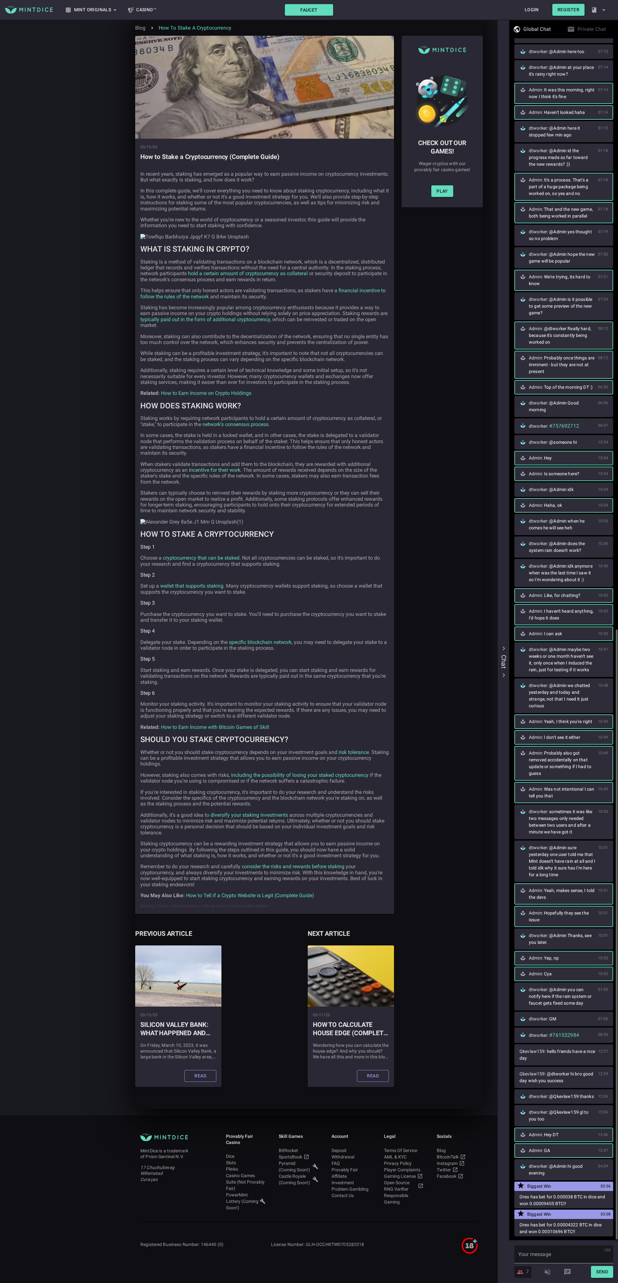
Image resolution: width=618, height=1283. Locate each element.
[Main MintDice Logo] (29, 10)
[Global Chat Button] (553, 29)
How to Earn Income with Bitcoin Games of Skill (215, 727)
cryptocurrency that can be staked (201, 558)
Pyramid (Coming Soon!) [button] (294, 1166)
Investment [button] (343, 1182)
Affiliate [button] (339, 1176)
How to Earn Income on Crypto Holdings (206, 393)
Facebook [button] (446, 1176)
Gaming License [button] (400, 1176)
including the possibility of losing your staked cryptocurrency (300, 775)
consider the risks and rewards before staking (293, 866)
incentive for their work (214, 470)
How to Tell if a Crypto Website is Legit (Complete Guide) (250, 895)
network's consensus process (235, 424)
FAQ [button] (336, 1163)
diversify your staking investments (249, 815)
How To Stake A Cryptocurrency (195, 28)
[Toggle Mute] (547, 1272)
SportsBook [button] (290, 1156)
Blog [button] (441, 1150)
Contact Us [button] (343, 1195)
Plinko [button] (232, 1169)
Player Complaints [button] (402, 1169)
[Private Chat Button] (608, 29)
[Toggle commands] (567, 1272)
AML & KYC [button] (395, 1156)
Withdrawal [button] (343, 1156)
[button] (309, 10)
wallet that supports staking (191, 586)
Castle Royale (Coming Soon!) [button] (294, 1179)
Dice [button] (230, 1156)
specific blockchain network (260, 642)
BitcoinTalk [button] (448, 1156)
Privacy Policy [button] (398, 1163)
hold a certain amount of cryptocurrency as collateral (248, 273)
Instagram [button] (447, 1163)
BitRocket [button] (288, 1150)
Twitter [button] (444, 1169)
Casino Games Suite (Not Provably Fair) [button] (245, 1182)
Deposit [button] (339, 1150)
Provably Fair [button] (345, 1169)
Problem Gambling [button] (350, 1189)
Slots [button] (231, 1162)
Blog (140, 28)
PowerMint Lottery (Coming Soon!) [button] (242, 1201)
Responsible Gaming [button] (396, 1198)
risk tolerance (354, 752)
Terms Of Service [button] (400, 1150)
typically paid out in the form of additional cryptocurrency (205, 319)
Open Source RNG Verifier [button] (396, 1186)
